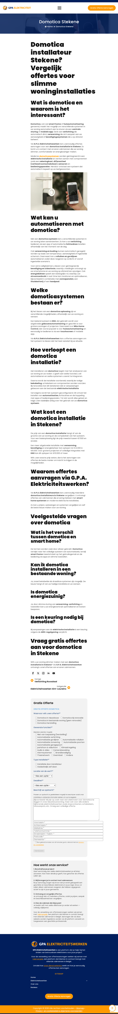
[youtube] (53, 673)
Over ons (34, 984)
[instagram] (43, 673)
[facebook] (33, 673)
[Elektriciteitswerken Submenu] (86, 981)
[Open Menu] (59, 8)
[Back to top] (112, 1008)
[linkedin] (48, 673)
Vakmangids (42, 914)
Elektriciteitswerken (39, 981)
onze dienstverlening (53, 965)
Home (33, 977)
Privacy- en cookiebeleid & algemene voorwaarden (59, 1011)
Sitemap (80, 1008)
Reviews (34, 988)
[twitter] (38, 673)
